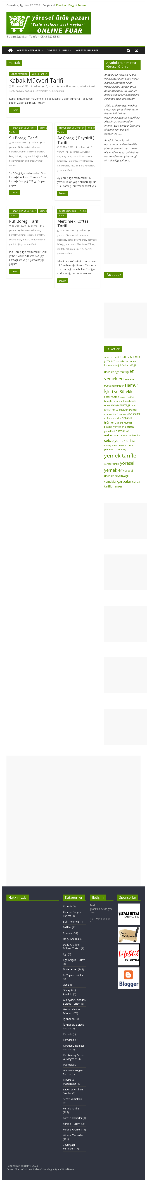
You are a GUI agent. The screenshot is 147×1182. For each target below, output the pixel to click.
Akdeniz (67, 906)
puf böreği (14, 244)
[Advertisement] (125, 195)
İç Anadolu (69, 1019)
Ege (65, 954)
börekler (13, 151)
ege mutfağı (122, 372)
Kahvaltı (67, 1034)
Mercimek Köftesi (85, 244)
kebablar (108, 401)
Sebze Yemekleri (19, 73)
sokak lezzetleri (119, 445)
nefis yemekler (40, 90)
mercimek (71, 244)
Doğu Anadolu (71, 939)
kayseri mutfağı (127, 397)
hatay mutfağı (111, 396)
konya (107, 405)
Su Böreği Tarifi (23, 137)
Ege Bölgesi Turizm (74, 960)
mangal (133, 409)
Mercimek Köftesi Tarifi (73, 223)
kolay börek (15, 156)
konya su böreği (31, 156)
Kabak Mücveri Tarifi (36, 80)
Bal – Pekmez (71, 921)
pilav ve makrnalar (130, 435)
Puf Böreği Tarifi (24, 221)
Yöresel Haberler (72, 1118)
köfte (70, 239)
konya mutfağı (120, 405)
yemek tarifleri (56, 90)
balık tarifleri (128, 357)
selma (37, 86)
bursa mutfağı (111, 365)
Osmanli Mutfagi (123, 422)
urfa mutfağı (121, 449)
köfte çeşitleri (120, 409)
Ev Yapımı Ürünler (73, 975)
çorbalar (124, 481)
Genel (66, 984)
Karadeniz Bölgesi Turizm (71, 5)
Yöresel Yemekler (29, 50)
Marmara (68, 1064)
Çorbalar (68, 933)
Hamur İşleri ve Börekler (23, 127)
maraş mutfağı (125, 414)
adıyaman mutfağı (112, 357)
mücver (19, 90)
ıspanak (118, 487)
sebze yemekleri (117, 440)
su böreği (30, 160)
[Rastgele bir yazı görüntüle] (137, 50)
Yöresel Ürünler (87, 50)
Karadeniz (68, 1040)
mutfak (28, 90)
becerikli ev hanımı (69, 86)
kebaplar (118, 401)
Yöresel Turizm (58, 50)
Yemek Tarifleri (39, 73)
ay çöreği (74, 151)
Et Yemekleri (70, 969)
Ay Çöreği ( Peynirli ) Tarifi (75, 140)
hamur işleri (118, 385)
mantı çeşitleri (111, 414)
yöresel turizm (111, 463)
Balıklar (67, 927)
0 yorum (49, 86)
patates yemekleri (114, 426)
